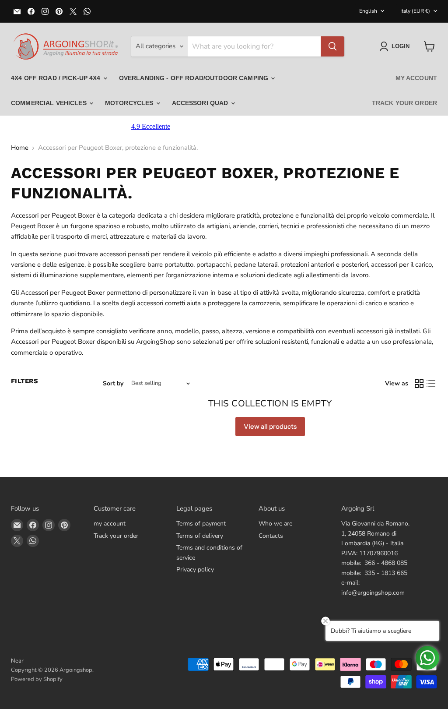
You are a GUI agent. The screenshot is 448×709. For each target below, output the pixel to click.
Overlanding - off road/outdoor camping (194, 77)
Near (17, 661)
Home (19, 148)
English (368, 10)
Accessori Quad (201, 102)
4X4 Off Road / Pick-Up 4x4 (56, 77)
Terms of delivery (199, 536)
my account (416, 77)
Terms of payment (201, 523)
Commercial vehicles (49, 102)
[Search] (332, 46)
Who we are (275, 523)
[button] (396, 46)
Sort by (113, 383)
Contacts (271, 536)
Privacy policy (195, 569)
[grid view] (419, 383)
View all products (270, 426)
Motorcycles (130, 102)
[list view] (431, 383)
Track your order (404, 102)
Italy (415, 10)
